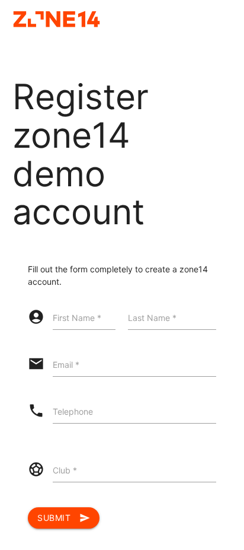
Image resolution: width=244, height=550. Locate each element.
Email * (66, 365)
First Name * (77, 318)
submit (63, 518)
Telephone (73, 411)
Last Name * (152, 318)
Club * (65, 470)
